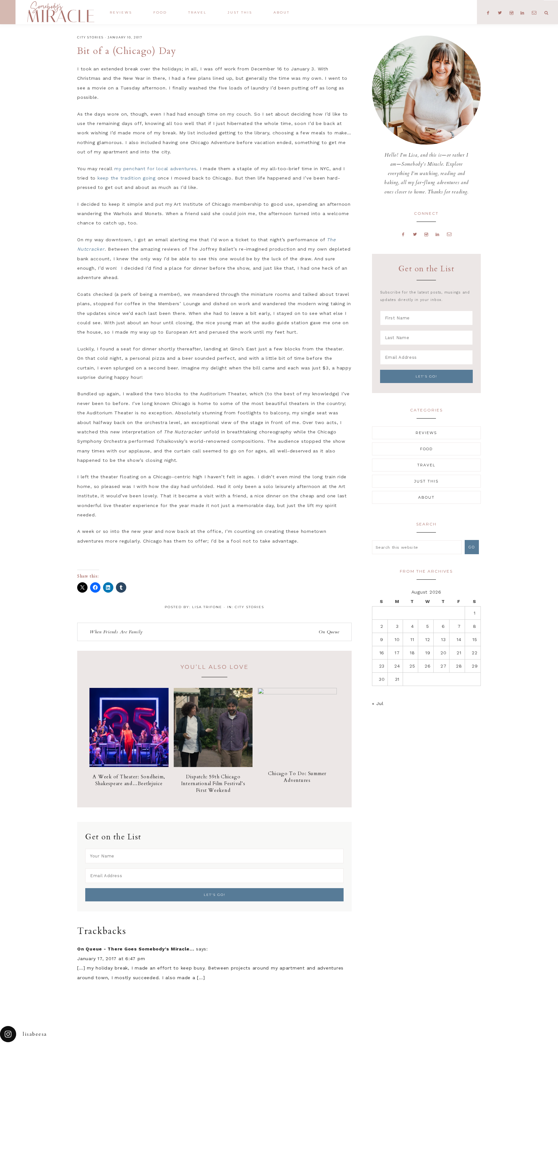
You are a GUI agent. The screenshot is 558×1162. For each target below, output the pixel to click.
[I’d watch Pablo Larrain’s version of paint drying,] (174, 1069)
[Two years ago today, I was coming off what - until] (35, 1069)
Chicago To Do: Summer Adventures (297, 776)
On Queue (329, 632)
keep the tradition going (127, 178)
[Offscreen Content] (8, 12)
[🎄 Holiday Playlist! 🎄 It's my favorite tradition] (105, 1069)
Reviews (426, 433)
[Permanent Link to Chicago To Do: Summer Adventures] (297, 692)
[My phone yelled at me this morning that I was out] (244, 1069)
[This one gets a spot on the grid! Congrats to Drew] (453, 1069)
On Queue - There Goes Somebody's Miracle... (135, 948)
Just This (426, 481)
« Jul (378, 703)
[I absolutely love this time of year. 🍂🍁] (523, 1069)
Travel (426, 465)
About (426, 497)
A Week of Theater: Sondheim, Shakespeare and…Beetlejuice (129, 780)
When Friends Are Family (116, 632)
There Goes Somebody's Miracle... (60, 11)
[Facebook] (403, 234)
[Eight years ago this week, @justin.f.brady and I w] (314, 1069)
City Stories (90, 37)
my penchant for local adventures (155, 168)
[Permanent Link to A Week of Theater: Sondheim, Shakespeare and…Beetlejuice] (129, 765)
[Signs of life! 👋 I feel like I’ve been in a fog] (383, 1069)
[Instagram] (426, 234)
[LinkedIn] (437, 234)
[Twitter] (415, 234)
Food (426, 449)
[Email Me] (449, 234)
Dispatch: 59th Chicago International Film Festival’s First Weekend (213, 783)
